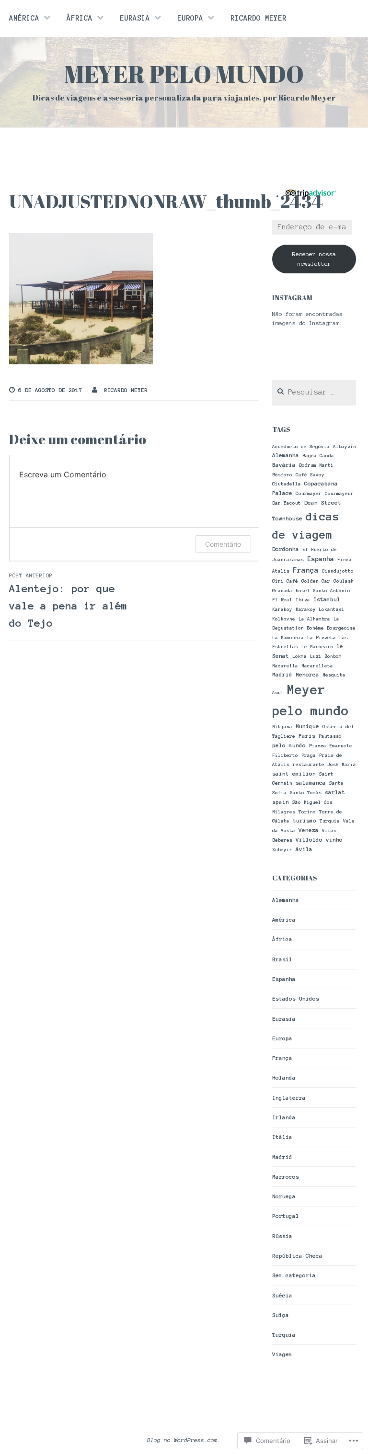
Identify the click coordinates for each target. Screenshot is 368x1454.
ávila (304, 849)
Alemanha (285, 455)
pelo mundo (289, 745)
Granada (282, 590)
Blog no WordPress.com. (184, 1440)
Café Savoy (310, 474)
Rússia (282, 1236)
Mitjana (282, 726)
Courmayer (309, 493)
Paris (307, 736)
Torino (307, 811)
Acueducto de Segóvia (301, 446)
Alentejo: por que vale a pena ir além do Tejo (68, 601)
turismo (304, 820)
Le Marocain (317, 646)
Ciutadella (286, 483)
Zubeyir (282, 849)
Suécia (282, 1295)
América (24, 18)
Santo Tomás (306, 792)
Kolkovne (283, 618)
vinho (334, 839)
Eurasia (135, 18)
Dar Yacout (286, 503)
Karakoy (282, 609)
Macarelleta (317, 665)
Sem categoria (294, 1275)
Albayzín (344, 446)
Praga (308, 755)
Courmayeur (339, 493)
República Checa (297, 1255)
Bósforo (282, 474)
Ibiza (303, 599)
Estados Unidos (295, 998)
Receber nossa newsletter (314, 259)
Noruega (284, 1196)
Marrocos (285, 1176)
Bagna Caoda (318, 455)
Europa (190, 18)
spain (280, 802)
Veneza (309, 830)
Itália (282, 1137)
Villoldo (309, 839)
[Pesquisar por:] (314, 392)
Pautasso (330, 736)
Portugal (285, 1216)
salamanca (311, 782)
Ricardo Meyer (258, 18)
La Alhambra (314, 618)
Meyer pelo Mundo (184, 73)
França (306, 570)
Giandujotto (338, 571)
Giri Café (285, 581)
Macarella (285, 665)
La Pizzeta (321, 637)
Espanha (320, 559)
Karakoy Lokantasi (320, 609)
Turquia (330, 820)
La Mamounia (288, 637)
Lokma (299, 656)
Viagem (282, 1354)
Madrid (282, 674)
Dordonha (285, 549)
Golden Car (315, 581)
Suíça (280, 1315)
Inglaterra (289, 1097)
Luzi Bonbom (326, 656)
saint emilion (294, 773)
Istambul (326, 599)
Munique (307, 726)
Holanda (284, 1077)
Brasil (282, 959)
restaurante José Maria (324, 764)
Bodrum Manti (316, 465)
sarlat (335, 792)
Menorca (307, 674)
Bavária (284, 465)
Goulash (344, 581)
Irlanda (284, 1117)
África (79, 18)
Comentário (223, 544)
